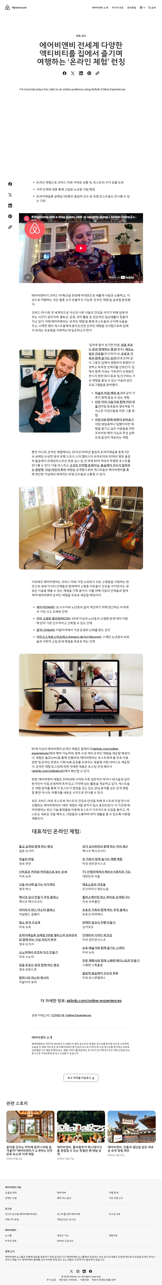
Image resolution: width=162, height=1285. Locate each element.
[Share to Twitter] (73, 73)
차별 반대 (113, 1192)
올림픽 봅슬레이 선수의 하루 (100, 973)
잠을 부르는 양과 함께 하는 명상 (39, 965)
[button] (143, 7)
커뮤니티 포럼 (12, 1219)
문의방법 (131, 7)
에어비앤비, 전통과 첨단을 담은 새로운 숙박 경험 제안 (131, 1148)
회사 (84, 35)
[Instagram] (77, 1271)
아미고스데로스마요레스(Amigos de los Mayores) (68, 637)
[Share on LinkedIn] (81, 73)
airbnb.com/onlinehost (48, 771)
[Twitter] (71, 1271)
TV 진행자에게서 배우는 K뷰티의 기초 (106, 872)
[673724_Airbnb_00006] (81, 128)
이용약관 (84, 1279)
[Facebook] (90, 1271)
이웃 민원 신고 (116, 1198)
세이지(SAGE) (45, 607)
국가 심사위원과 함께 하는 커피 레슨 (105, 846)
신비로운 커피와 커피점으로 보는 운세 (43, 872)
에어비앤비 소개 (100, 7)
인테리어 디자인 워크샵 (97, 935)
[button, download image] (136, 94)
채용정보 (113, 1235)
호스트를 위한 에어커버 (68, 1214)
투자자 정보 (11, 1240)
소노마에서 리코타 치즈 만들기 (38, 952)
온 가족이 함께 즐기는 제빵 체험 (102, 859)
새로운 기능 (63, 1235)
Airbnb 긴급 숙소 (65, 1240)
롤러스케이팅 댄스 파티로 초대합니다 (106, 897)
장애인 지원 (11, 1198)
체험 (78, 35)
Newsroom (19, 7)
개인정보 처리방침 (68, 1279)
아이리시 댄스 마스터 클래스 (37, 910)
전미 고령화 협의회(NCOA (53, 618)
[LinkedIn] (84, 1271)
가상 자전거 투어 (55, 469)
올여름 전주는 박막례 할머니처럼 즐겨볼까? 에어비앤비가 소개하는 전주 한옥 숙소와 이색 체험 (29, 1150)
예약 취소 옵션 (64, 1198)
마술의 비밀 (26, 859)
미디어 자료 (117, 7)
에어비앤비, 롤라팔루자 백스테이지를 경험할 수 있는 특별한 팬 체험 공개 (79, 1150)
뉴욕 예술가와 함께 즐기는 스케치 (103, 948)
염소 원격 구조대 (29, 922)
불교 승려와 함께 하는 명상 (36, 846)
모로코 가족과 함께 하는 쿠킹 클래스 (105, 910)
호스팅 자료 (114, 1214)
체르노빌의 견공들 (94, 884)
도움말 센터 (11, 1192)
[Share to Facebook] (64, 73)
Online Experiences (78, 1015)
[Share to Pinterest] (89, 73)
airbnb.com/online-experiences (94, 1000)
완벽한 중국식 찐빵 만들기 (98, 922)
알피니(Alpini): (45, 630)
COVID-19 (57, 1015)
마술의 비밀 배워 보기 (108, 393)
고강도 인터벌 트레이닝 (84, 465)
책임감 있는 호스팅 (66, 1219)
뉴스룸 (8, 1235)
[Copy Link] (97, 73)
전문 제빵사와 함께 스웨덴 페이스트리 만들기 (111, 960)
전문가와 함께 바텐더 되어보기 (114, 419)
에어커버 (61, 1192)
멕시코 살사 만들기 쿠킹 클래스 (39, 897)
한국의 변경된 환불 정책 (103, 1279)
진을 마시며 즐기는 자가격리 (37, 884)
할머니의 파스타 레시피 (34, 977)
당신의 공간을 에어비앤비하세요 (21, 1214)
